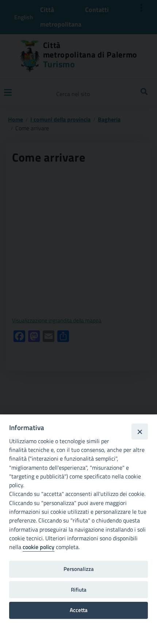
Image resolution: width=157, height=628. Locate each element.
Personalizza (79, 569)
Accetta (79, 610)
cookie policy (38, 546)
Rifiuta (79, 589)
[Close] (139, 432)
